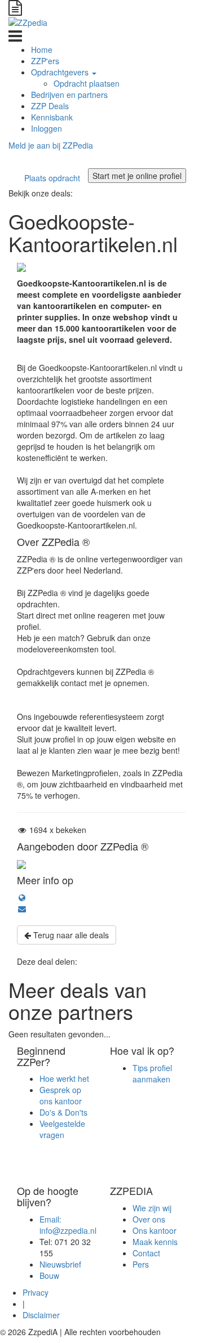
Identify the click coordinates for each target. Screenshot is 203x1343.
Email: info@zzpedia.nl (67, 1225)
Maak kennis (155, 1241)
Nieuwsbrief (60, 1264)
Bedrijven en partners (69, 94)
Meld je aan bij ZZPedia (50, 145)
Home (41, 49)
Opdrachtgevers (61, 72)
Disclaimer (41, 1314)
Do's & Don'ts (63, 1112)
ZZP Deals (50, 105)
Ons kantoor (154, 1230)
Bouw (50, 1275)
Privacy (35, 1292)
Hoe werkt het (64, 1078)
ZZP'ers (45, 60)
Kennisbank (52, 117)
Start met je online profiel (137, 175)
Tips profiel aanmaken (152, 1073)
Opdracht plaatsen (87, 83)
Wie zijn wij (152, 1208)
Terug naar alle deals (70, 935)
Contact (146, 1253)
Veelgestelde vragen (62, 1129)
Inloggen (46, 128)
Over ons (149, 1219)
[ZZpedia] (27, 21)
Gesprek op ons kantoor (60, 1095)
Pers (141, 1264)
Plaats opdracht (52, 177)
